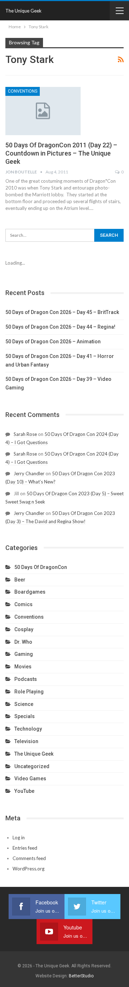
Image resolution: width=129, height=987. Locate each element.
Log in (19, 837)
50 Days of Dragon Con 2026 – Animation (53, 341)
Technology (28, 729)
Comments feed (29, 858)
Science (23, 704)
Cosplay (23, 629)
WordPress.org (28, 868)
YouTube (24, 791)
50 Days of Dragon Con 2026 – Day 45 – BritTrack (62, 312)
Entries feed (25, 848)
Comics (23, 604)
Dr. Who (23, 642)
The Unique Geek (23, 11)
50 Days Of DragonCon (40, 567)
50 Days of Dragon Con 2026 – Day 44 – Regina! (60, 327)
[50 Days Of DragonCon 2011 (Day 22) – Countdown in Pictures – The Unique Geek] (43, 111)
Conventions (22, 91)
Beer (19, 580)
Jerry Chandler (29, 473)
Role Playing (29, 691)
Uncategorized (31, 766)
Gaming (23, 654)
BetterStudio (81, 975)
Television (26, 741)
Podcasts (25, 679)
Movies (23, 666)
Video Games (30, 778)
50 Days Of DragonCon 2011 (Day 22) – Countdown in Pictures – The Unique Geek (61, 153)
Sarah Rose (25, 434)
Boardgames (30, 592)
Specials (24, 716)
